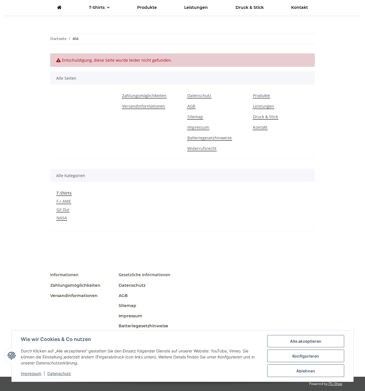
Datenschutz (59, 373)
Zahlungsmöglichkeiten (144, 95)
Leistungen (196, 7)
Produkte (147, 7)
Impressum (31, 373)
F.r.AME (63, 201)
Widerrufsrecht (201, 148)
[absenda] (59, 7)
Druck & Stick (250, 7)
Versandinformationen (143, 106)
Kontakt (299, 7)
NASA (61, 217)
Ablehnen (305, 370)
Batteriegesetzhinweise (209, 138)
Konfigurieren (305, 356)
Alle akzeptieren (305, 341)
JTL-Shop (335, 383)
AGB (191, 106)
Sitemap (195, 116)
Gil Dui (62, 209)
